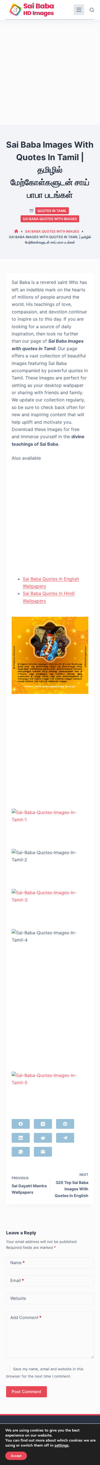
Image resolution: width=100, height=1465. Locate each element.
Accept (16, 1456)
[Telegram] (65, 1138)
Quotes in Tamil (52, 211)
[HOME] (16, 231)
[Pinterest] (65, 1124)
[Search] (92, 10)
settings (61, 1445)
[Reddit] (43, 1138)
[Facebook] (21, 1124)
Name (17, 1262)
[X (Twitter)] (43, 1124)
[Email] (43, 1152)
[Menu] (79, 9)
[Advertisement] (50, 72)
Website (18, 1298)
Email (17, 1280)
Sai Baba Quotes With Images (50, 219)
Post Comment (26, 1391)
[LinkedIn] (21, 1138)
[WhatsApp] (21, 1152)
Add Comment (25, 1317)
